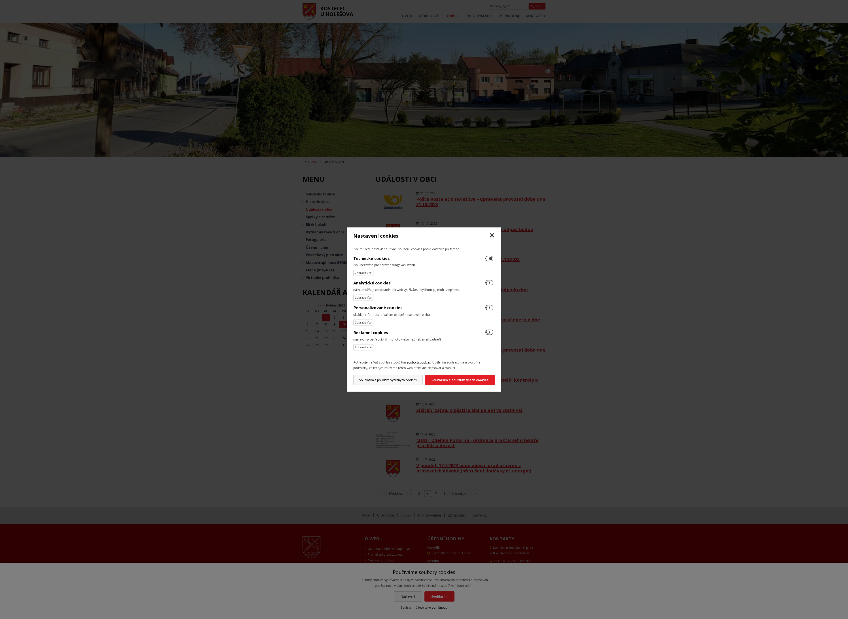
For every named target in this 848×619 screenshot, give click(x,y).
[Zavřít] (492, 235)
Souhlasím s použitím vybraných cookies (388, 380)
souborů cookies (419, 362)
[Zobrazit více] (363, 273)
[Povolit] (489, 283)
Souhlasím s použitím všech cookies (460, 380)
